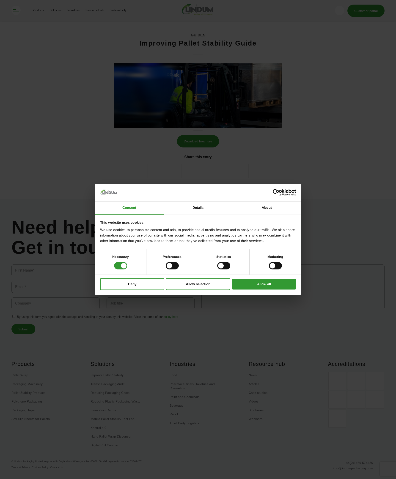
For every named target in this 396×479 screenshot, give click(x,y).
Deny (132, 284)
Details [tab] (198, 208)
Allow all (264, 284)
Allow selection (198, 284)
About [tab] (267, 208)
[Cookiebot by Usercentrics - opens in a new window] (276, 192)
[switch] (172, 265)
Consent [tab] (129, 208)
